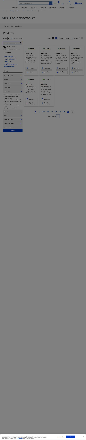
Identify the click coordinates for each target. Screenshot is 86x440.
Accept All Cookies (70, 436)
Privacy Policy (20, 438)
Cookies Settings (60, 436)
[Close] (83, 436)
